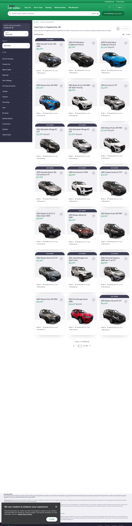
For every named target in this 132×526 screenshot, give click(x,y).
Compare (128, 34)
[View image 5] (85, 66)
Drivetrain (5, 113)
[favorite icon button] (110, 7)
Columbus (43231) (118, 13)
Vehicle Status (6, 135)
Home (37, 22)
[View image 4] (51, 66)
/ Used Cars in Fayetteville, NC (46, 22)
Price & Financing (7, 59)
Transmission (6, 124)
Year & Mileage (7, 80)
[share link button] (118, 29)
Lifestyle (4, 91)
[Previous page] (74, 346)
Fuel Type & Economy (8, 86)
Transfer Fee (6, 64)
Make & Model (6, 70)
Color (4, 108)
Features (5, 97)
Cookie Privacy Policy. (25, 514)
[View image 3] (50, 66)
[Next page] (90, 346)
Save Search (126, 28)
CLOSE (51, 519)
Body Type (5, 75)
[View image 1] (47, 66)
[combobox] (16, 33)
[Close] (56, 507)
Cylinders (5, 129)
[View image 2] (81, 66)
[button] (61, 45)
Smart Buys (5, 102)
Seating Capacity (7, 118)
